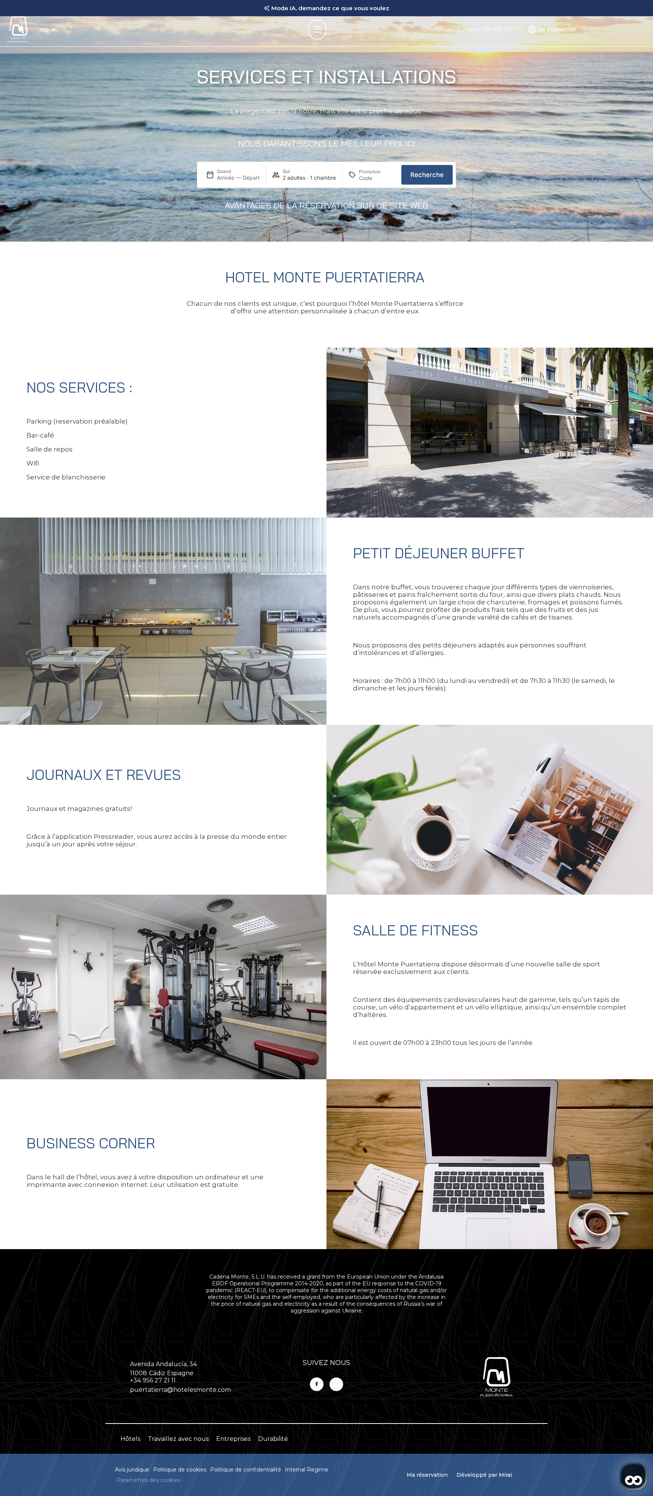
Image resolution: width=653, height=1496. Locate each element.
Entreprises (438, 29)
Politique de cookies (179, 1469)
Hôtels (130, 1438)
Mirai (505, 1474)
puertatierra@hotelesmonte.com (180, 1389)
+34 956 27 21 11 (153, 1380)
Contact (468, 29)
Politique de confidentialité (245, 1469)
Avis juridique (132, 1469)
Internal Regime (306, 1469)
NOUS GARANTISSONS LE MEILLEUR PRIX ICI (326, 143)
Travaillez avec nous (178, 1438)
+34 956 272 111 (501, 29)
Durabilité (273, 1438)
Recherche (427, 175)
